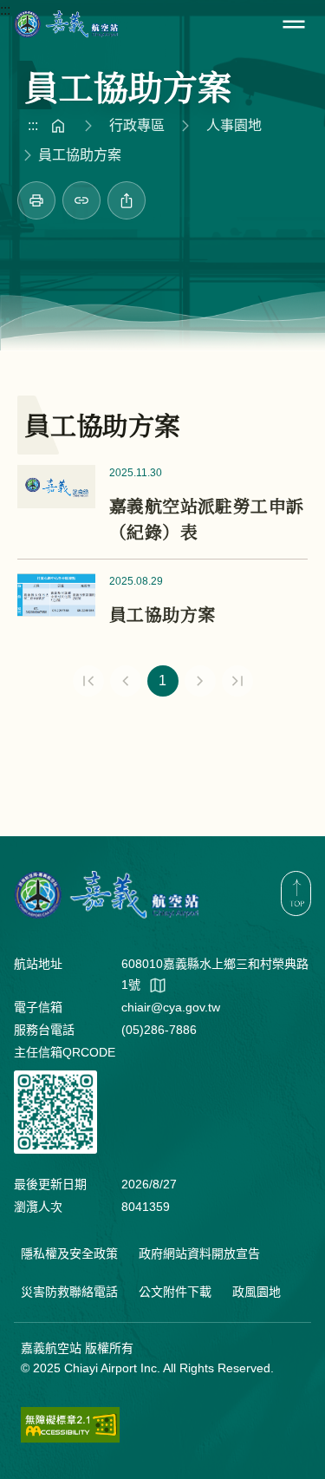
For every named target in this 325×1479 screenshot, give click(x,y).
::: (5, 10)
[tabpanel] (162, 586)
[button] (293, 24)
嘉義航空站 (66, 24)
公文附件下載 (175, 1292)
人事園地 (234, 125)
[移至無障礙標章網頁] (70, 1425)
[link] (36, 200)
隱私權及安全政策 (69, 1253)
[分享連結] (81, 200)
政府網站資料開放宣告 (199, 1253)
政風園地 (256, 1292)
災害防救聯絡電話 (69, 1292)
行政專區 (137, 125)
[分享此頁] (126, 200)
